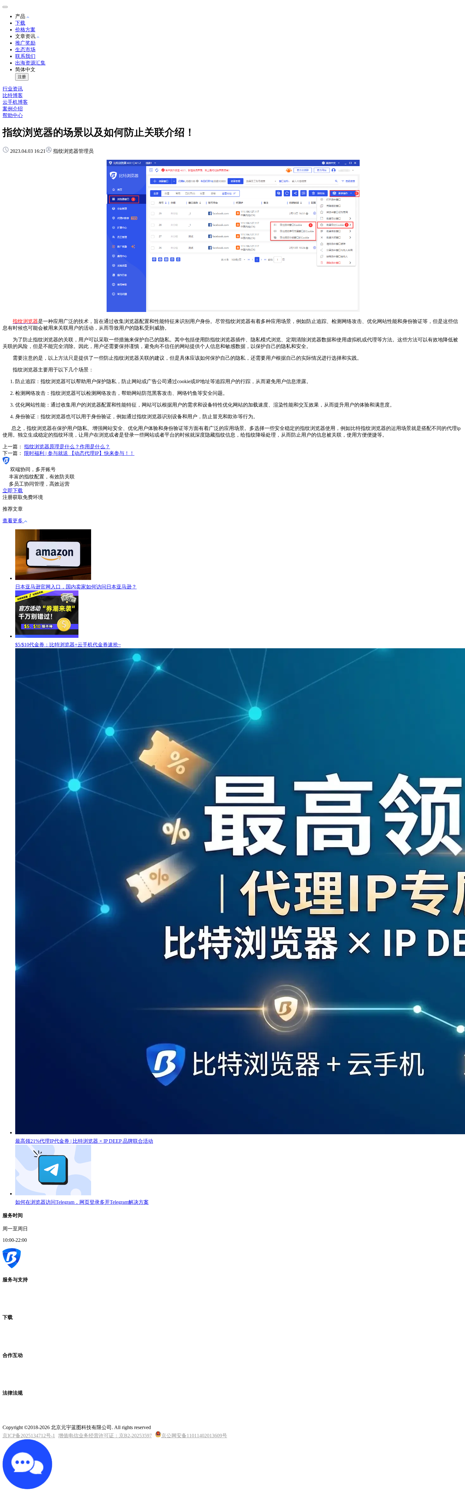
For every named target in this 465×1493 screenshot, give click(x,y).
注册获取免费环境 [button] (23, 497)
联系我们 (25, 56)
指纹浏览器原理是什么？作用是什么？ (67, 446)
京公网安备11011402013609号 (194, 1435)
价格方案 (25, 29)
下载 (20, 23)
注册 (22, 76)
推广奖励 (25, 43)
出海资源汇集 (30, 62)
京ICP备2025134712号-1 (29, 1435)
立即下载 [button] (13, 490)
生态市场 (25, 49)
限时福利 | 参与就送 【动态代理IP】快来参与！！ (79, 453)
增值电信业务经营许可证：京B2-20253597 (105, 1435)
